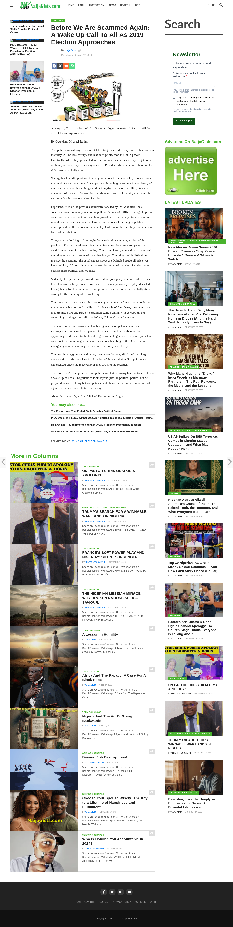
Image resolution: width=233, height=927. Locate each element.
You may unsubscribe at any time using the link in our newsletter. (192, 110)
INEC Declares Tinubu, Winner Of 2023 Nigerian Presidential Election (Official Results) (24, 49)
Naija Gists (70, 50)
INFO (137, 5)
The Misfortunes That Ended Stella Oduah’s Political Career (27, 29)
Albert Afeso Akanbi (95, 480)
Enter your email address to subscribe (190, 75)
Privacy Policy (121, 902)
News (112, 5)
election (90, 441)
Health (125, 5)
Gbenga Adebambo (94, 762)
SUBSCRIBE (184, 121)
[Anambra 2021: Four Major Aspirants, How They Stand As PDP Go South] (21, 101)
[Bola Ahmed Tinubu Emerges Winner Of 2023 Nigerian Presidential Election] (27, 80)
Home (70, 5)
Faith (81, 5)
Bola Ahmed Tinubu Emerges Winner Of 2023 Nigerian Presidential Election (25, 89)
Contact (104, 902)
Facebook (140, 902)
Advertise (90, 902)
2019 (74, 441)
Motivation (96, 5)
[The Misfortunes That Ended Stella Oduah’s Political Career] (27, 20)
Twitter (153, 902)
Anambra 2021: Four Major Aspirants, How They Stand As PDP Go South (26, 109)
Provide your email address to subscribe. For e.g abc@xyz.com (193, 91)
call (80, 441)
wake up (102, 441)
